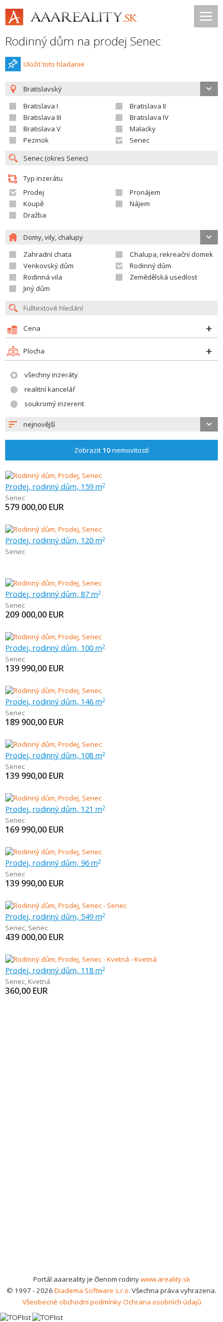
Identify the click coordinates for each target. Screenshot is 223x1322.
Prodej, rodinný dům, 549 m (55, 916)
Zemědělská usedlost (163, 277)
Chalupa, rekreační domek (171, 254)
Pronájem (145, 192)
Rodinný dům (150, 265)
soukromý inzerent (54, 403)
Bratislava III (42, 117)
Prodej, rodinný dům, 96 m (53, 862)
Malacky (143, 128)
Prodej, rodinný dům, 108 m (55, 755)
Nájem (140, 203)
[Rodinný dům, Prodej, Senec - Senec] (66, 905)
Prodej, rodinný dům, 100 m (55, 647)
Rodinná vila (42, 277)
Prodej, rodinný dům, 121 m (55, 809)
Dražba (34, 215)
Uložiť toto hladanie (54, 64)
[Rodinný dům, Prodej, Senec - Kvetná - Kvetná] (81, 959)
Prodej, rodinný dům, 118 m (55, 970)
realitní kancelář (49, 389)
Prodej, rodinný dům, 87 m (53, 594)
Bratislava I (40, 106)
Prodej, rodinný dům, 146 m (55, 701)
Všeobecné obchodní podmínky (71, 1301)
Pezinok (36, 140)
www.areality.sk (165, 1279)
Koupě (33, 203)
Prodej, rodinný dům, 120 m (55, 540)
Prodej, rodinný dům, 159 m (55, 486)
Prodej (33, 192)
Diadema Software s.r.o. (92, 1290)
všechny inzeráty (51, 374)
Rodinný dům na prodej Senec (83, 41)
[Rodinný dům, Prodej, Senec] (53, 475)
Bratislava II (148, 106)
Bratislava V (42, 128)
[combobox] (111, 424)
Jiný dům (36, 288)
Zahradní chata (47, 254)
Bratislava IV (149, 117)
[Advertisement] (111, 1157)
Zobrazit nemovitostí (111, 450)
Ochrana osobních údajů (162, 1301)
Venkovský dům (48, 265)
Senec (139, 140)
